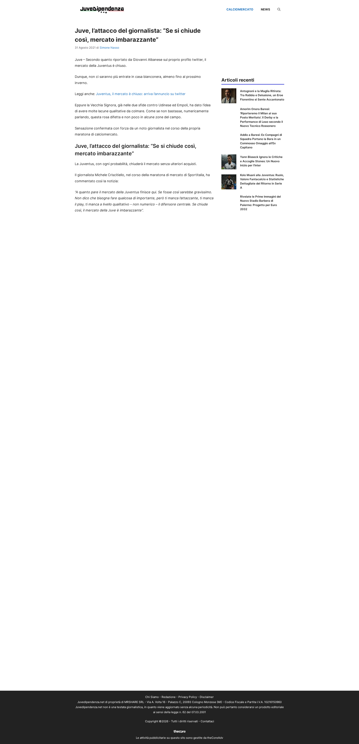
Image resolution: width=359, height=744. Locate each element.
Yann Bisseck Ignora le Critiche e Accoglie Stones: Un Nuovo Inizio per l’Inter (261, 161)
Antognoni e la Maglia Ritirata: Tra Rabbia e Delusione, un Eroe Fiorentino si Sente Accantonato (262, 95)
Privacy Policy (187, 697)
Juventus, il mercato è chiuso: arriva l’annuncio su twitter (140, 94)
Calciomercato (239, 9)
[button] (279, 9)
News (265, 9)
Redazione (169, 697)
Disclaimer (207, 697)
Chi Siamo (152, 697)
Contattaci (207, 721)
